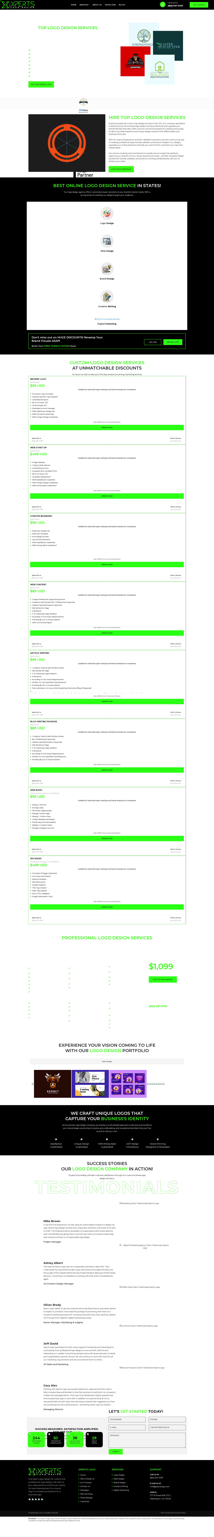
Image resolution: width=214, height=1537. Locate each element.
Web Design (118, 1479)
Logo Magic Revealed (121, 169)
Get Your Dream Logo (41, 84)
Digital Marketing (121, 1490)
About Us (97, 5)
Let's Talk (153, 342)
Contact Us (85, 1486)
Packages (84, 1490)
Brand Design (119, 1483)
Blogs (122, 5)
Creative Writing (120, 1486)
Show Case (110, 5)
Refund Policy (86, 1494)
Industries (84, 1501)
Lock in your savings (163, 979)
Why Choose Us (87, 1479)
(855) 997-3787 (175, 6)
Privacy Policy (180, 1513)
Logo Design (119, 1475)
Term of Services (167, 1513)
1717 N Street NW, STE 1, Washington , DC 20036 (160, 1497)
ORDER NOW (107, 428)
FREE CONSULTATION (57, 346)
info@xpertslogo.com (160, 1487)
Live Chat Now (175, 441)
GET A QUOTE (199, 5)
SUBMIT (115, 1452)
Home (73, 5)
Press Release (86, 1498)
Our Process (85, 1483)
